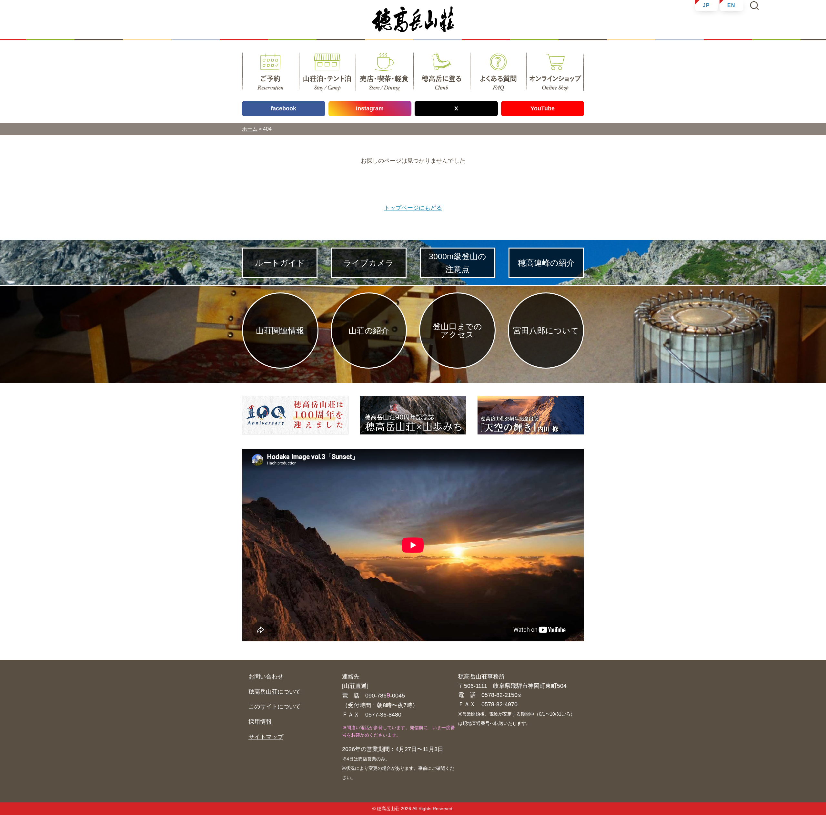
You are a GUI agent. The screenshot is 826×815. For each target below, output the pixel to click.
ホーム (249, 129)
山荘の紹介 (368, 330)
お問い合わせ (265, 676)
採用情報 (260, 721)
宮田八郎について (546, 330)
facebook (283, 108)
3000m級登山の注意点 (457, 263)
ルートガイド (280, 262)
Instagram (370, 108)
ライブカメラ (368, 262)
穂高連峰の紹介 (546, 262)
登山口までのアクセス (457, 330)
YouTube (542, 108)
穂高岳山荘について (274, 691)
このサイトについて (274, 706)
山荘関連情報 (280, 330)
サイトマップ (265, 737)
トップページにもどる (413, 208)
